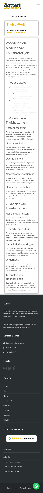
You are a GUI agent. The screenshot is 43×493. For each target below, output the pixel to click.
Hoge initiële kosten (22, 103)
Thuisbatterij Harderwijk (12, 466)
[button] (21, 438)
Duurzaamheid (20, 94)
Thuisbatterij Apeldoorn (12, 462)
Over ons (6, 405)
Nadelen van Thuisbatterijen (20, 101)
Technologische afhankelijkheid (26, 112)
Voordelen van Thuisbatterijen (21, 87)
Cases (5, 386)
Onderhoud (19, 110)
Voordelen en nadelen (15, 32)
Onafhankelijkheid (21, 91)
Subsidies (7, 415)
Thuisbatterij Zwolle (11, 471)
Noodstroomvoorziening (23, 96)
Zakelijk (6, 420)
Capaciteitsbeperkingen (23, 108)
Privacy (6, 410)
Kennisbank (7, 401)
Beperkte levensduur (22, 105)
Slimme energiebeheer (23, 98)
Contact (6, 391)
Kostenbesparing (21, 89)
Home (5, 396)
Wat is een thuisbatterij (15, 30)
